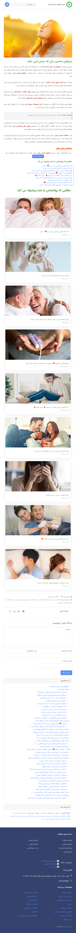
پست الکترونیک (32, 651)
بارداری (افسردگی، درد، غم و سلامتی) (54, 715)
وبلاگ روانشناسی (62, 689)
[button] (7, 4)
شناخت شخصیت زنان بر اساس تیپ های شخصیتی (44, 115)
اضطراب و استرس (66, 915)
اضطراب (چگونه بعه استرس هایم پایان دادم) (51, 763)
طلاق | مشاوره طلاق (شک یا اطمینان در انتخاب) (50, 718)
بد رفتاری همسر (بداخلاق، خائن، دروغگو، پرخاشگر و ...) (48, 726)
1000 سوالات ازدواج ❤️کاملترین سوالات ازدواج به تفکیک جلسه (48, 749)
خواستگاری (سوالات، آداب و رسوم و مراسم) (54, 746)
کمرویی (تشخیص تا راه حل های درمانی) (53, 761)
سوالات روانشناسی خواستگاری (61, 816)
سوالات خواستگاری (32, 813)
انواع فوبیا (65, 813)
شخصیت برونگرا (66, 908)
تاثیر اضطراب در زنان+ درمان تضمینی (60, 180)
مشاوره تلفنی (33, 844)
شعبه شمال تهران (50, 864)
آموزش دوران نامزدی (31, 892)
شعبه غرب (52, 867)
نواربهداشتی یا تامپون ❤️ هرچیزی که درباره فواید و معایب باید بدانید (49, 173)
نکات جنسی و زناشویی (64, 900)
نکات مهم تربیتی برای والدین (44, 816)
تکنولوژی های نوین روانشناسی (58, 686)
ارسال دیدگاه (66, 672)
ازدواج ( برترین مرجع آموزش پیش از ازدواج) (51, 695)
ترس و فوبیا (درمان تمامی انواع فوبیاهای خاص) (50, 772)
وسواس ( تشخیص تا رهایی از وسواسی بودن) (51, 775)
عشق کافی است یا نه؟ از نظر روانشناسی (53, 698)
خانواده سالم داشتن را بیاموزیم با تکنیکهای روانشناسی (51, 729)
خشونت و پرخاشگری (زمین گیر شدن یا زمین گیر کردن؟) (48, 769)
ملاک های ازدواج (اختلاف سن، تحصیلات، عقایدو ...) (51, 740)
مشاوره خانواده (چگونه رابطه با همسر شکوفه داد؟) (52, 721)
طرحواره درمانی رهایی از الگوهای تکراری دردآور (51, 789)
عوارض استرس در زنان (48, 819)
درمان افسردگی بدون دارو (27, 816)
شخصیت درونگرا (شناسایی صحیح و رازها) (52, 786)
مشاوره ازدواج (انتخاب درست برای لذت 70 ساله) (54, 600)
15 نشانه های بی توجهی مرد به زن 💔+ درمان (57, 166)
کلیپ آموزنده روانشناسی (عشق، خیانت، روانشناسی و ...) (50, 792)
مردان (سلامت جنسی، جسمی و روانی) (53, 712)
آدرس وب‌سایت (67, 661)
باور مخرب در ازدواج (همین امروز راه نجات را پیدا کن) (51, 755)
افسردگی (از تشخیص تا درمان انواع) (54, 766)
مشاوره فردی (68, 852)
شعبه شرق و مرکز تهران (48, 861)
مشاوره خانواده (67, 840)
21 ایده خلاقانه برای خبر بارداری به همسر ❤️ (58, 182)
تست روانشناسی (32, 848)
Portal (59, 927)
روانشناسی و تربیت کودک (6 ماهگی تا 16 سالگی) (52, 795)
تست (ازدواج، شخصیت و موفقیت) (54, 706)
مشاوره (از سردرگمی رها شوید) (56, 701)
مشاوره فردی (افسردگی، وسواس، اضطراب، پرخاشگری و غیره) (48, 758)
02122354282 (64, 881)
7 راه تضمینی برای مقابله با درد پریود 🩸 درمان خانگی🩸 (53, 175)
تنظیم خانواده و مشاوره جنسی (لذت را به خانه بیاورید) (50, 732)
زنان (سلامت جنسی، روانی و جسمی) (27, 600)
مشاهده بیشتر (37, 156)
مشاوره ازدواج (33, 840)
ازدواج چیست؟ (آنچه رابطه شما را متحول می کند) (52, 738)
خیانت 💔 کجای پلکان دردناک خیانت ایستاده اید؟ (49, 723)
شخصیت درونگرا (32, 904)
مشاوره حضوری (67, 844)
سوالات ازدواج (67, 892)
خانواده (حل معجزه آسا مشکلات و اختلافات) (51, 692)
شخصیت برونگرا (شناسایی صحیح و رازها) (52, 783)
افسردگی (35, 911)
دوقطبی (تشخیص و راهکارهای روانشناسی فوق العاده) (48, 778)
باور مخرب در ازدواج (65, 896)
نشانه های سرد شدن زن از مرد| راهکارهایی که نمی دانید (53, 177)
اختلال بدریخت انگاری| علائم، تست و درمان (58, 168)
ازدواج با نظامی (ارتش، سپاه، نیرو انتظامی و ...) (50, 743)
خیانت (69, 904)
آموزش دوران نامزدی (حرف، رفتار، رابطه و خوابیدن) (52, 752)
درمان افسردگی (14, 816)
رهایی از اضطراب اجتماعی (62, 819)
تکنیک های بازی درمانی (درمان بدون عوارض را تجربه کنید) (47, 798)
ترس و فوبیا (68, 919)
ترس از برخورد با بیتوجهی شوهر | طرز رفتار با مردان (55, 185)
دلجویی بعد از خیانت (19, 813)
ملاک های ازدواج (32, 896)
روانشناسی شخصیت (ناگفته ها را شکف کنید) (53, 781)
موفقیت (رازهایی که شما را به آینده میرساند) (51, 703)
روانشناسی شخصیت (65, 848)
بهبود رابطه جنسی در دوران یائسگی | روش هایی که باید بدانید (51, 170)
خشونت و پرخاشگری (31, 908)
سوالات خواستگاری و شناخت (49, 813)
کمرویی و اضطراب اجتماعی (63, 911)
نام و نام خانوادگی (66, 651)
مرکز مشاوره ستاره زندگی (56, 4)
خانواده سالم (33, 900)
